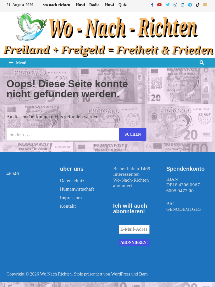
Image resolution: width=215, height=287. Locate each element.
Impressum (71, 197)
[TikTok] (198, 4)
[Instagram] (175, 4)
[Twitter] (168, 4)
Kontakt (68, 206)
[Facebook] (152, 4)
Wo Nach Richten (56, 274)
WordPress (120, 274)
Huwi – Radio (87, 5)
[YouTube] (160, 4)
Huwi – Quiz (116, 5)
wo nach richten (56, 5)
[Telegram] (191, 4)
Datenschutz (72, 180)
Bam (143, 274)
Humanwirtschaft (77, 189)
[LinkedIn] (183, 4)
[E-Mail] (205, 4)
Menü (21, 62)
